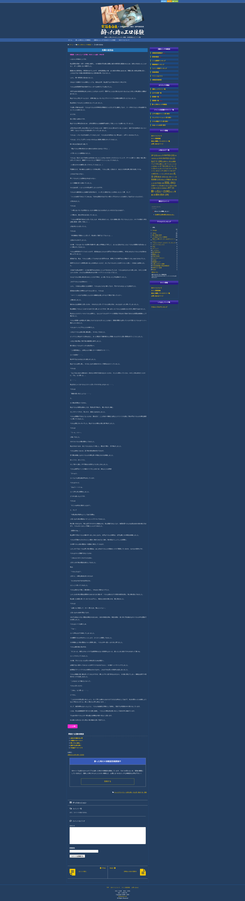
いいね (73, 726)
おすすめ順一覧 (157, 93)
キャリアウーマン (119, 792)
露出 (172, 191)
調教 (155, 188)
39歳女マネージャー (77, 740)
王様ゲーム (156, 185)
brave (154, 269)
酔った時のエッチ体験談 (83, 40)
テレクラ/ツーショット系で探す (161, 117)
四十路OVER (156, 252)
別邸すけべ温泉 (157, 267)
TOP (108, 887)
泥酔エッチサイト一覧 (159, 89)
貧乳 (159, 188)
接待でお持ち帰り (76, 745)
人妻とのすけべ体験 (158, 264)
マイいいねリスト (157, 76)
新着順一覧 (156, 96)
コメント (72, 825)
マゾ (169, 171)
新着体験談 (156, 57)
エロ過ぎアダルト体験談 (159, 237)
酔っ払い (160, 191)
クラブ (165, 168)
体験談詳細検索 (157, 79)
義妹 (172, 185)
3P (154, 155)
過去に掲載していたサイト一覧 (160, 141)
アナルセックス (171, 164)
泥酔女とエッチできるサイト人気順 (104, 40)
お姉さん (166, 161)
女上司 (135, 792)
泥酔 (145, 792)
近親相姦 (165, 188)
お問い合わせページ (157, 144)
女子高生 (159, 183)
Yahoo (154, 233)
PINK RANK (156, 256)
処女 (161, 177)
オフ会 (164, 166)
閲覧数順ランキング (158, 64)
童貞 (139, 792)
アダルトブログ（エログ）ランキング (163, 243)
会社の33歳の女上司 (77, 738)
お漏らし (162, 164)
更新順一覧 (157, 100)
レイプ (161, 174)
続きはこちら (155, 272)
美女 (168, 185)
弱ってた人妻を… (76, 743)
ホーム (70, 40)
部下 (171, 188)
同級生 (170, 180)
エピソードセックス (158, 244)
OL (142, 792)
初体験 (155, 179)
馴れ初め (162, 194)
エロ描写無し (155, 166)
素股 (163, 185)
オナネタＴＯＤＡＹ (158, 258)
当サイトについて (124, 40)
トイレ (154, 171)
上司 (166, 174)
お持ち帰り (129, 792)
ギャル (158, 168)
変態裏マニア (156, 262)
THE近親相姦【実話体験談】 (161, 265)
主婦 (171, 174)
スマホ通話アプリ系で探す (160, 121)
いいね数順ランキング (159, 60)
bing (153, 246)
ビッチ (162, 171)
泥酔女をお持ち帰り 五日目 (76, 755)
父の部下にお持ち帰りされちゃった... (164, 214)
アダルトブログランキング (159, 307)
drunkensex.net (122, 896)
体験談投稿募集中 (158, 53)
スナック (172, 168)
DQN (160, 155)
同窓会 (163, 179)
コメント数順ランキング (159, 68)
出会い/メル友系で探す (159, 125)
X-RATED (168, 155)
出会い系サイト (171, 177)
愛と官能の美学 (157, 235)
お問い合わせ (135, 887)
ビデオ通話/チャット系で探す (161, 113)
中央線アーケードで (77, 748)
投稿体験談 (155, 72)
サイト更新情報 (156, 138)
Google (154, 230)
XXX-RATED (166, 158)
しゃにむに (155, 250)
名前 (108, 848)
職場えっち (155, 254)
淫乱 (169, 182)
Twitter (154, 260)
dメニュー (155, 248)
